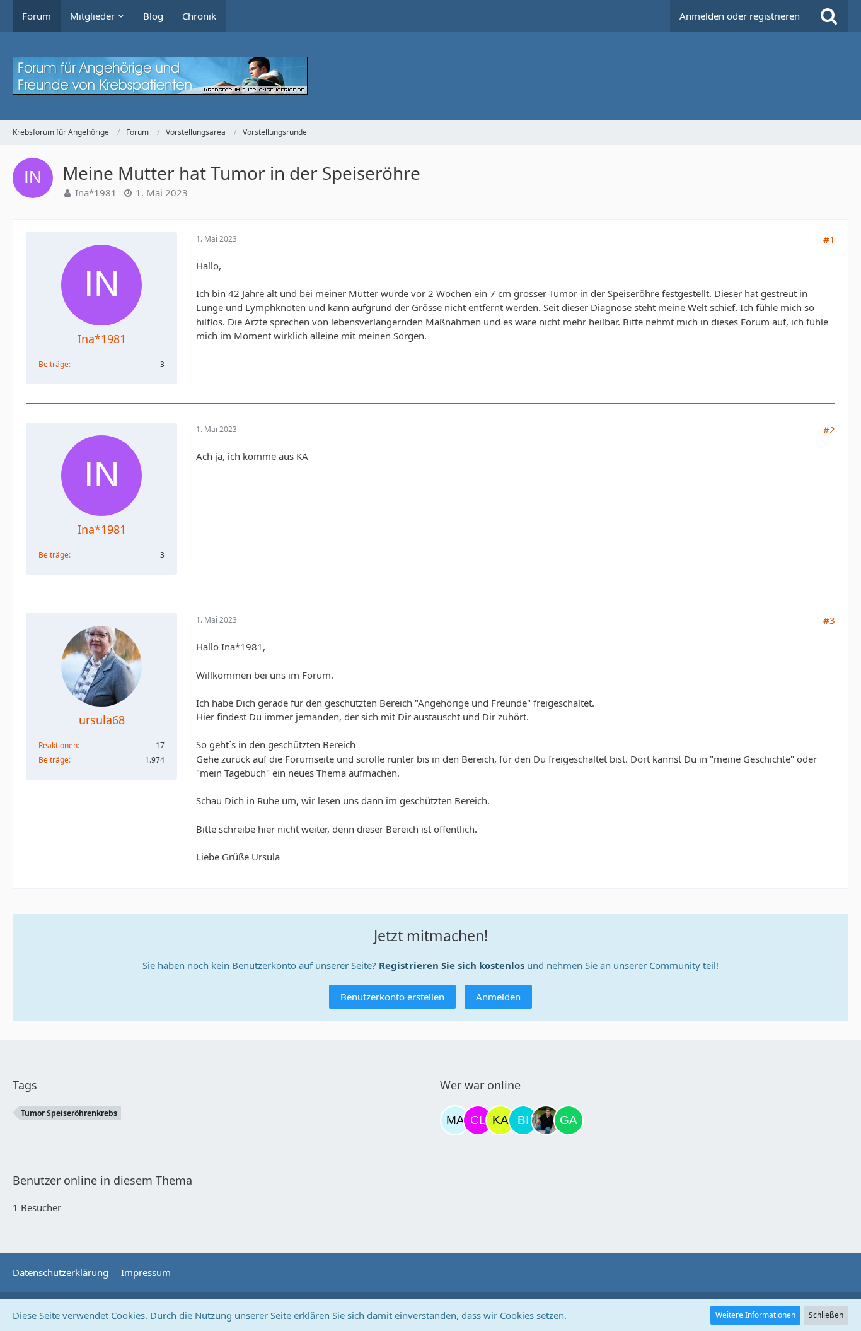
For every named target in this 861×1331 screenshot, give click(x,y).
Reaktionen (58, 745)
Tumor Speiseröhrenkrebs (69, 1113)
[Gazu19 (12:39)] (568, 1120)
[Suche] (828, 16)
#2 (829, 429)
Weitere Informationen (755, 1315)
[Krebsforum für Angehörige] (430, 75)
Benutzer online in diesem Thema (102, 1180)
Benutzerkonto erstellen (392, 996)
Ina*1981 (96, 192)
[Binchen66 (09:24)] (523, 1120)
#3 (829, 620)
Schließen (826, 1315)
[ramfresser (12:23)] (546, 1120)
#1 (829, 239)
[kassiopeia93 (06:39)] (500, 1120)
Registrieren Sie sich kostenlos (451, 965)
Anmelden (498, 996)
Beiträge (53, 364)
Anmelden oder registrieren (739, 15)
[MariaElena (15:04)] (455, 1120)
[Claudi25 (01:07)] (478, 1120)
